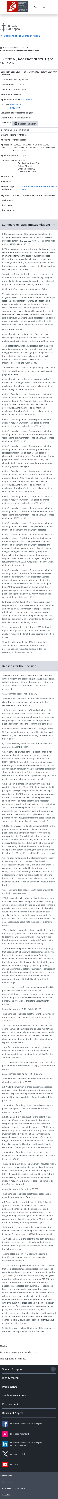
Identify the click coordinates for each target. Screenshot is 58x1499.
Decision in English (27, 123)
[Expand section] (53, 1369)
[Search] (35, 6)
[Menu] (44, 6)
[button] (29, 224)
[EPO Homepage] (17, 7)
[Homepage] (1, 48)
